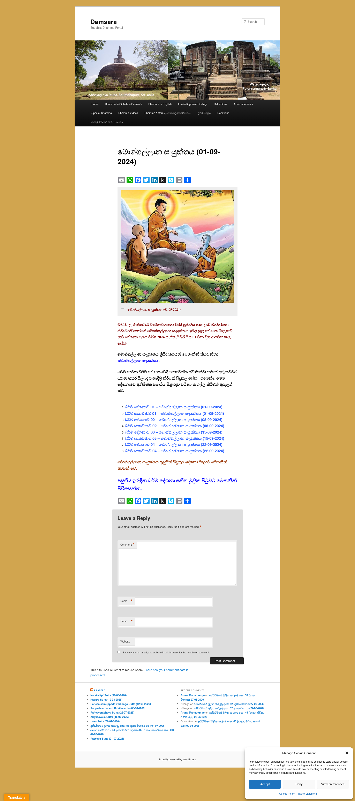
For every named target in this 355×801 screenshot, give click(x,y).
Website (125, 641)
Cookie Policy (287, 793)
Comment (127, 544)
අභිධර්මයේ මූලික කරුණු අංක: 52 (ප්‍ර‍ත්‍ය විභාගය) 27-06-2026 (229, 704)
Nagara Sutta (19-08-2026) (106, 699)
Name (126, 601)
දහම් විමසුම (204, 113)
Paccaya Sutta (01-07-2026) (107, 738)
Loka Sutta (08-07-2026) (105, 721)
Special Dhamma (101, 113)
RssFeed (99, 690)
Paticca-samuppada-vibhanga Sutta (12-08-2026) (120, 704)
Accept (265, 784)
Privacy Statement (307, 793)
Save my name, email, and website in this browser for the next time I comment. (166, 652)
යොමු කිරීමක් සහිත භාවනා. (107, 122)
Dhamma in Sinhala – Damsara (123, 104)
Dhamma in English (160, 104)
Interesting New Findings (192, 104)
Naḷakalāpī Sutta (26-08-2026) (108, 695)
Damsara (103, 21)
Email (126, 621)
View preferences (333, 784)
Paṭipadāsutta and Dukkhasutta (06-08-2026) (117, 708)
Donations (223, 113)
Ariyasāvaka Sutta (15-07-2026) (109, 717)
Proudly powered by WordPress (177, 759)
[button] (347, 753)
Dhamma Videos (128, 113)
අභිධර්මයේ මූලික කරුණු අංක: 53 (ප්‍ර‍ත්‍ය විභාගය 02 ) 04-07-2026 (127, 726)
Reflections (220, 104)
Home (94, 104)
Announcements (243, 104)
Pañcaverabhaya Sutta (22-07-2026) (112, 712)
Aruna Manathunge (193, 695)
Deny (299, 784)
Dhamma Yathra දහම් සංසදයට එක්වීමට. (167, 113)
